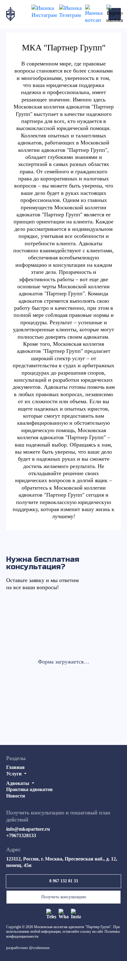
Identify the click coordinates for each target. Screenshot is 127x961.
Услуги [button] (14, 773)
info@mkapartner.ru (28, 829)
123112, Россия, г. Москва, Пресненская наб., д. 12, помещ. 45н (61, 862)
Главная (15, 767)
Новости (15, 795)
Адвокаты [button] (18, 783)
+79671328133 (21, 835)
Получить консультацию (63, 897)
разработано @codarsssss (28, 947)
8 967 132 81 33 (63, 881)
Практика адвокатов (29, 789)
